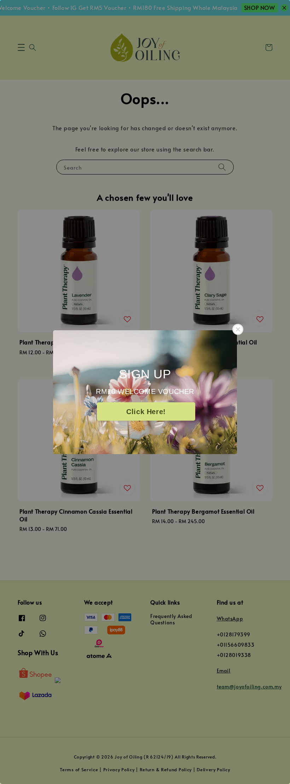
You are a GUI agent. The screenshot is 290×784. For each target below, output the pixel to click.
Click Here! (146, 411)
